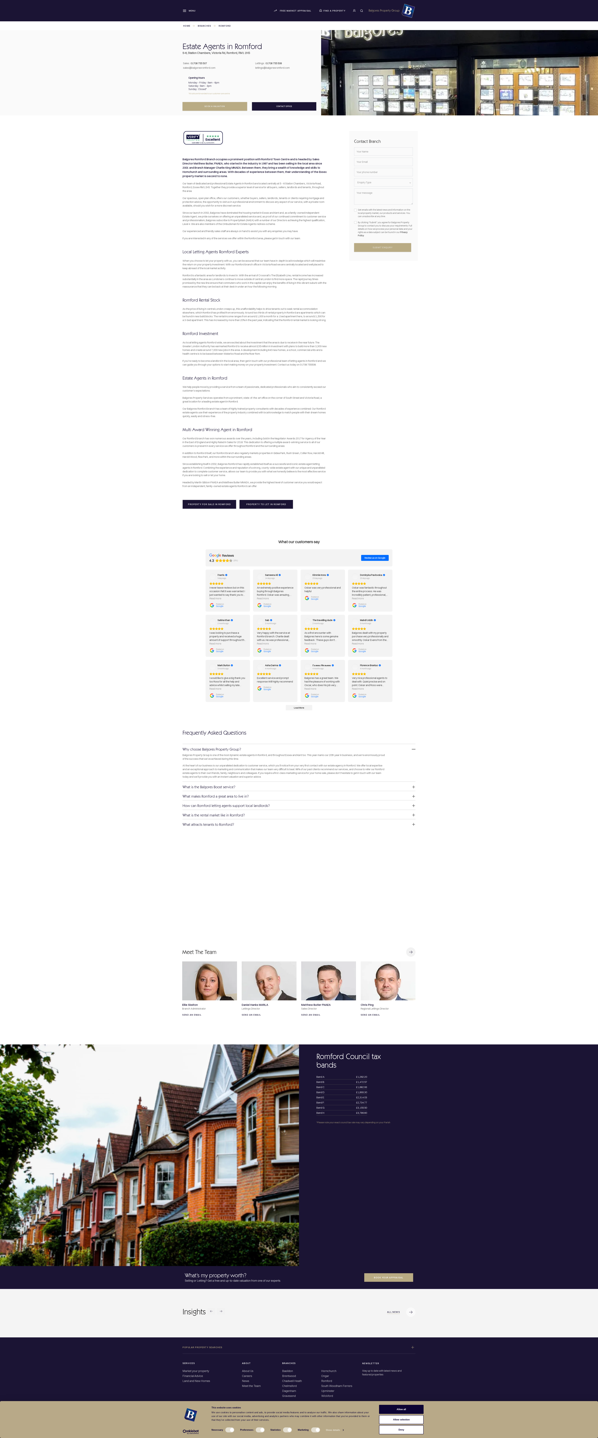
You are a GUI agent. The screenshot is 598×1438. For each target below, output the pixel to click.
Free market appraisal (295, 10)
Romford (225, 25)
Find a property (334, 10)
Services (189, 1363)
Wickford (327, 1396)
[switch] (260, 1429)
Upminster (327, 1391)
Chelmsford (289, 1386)
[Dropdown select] (383, 182)
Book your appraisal (388, 1277)
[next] (221, 1312)
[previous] (211, 1312)
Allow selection (401, 1419)
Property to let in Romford (266, 504)
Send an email (193, 1014)
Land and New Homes (196, 1381)
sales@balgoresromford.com (199, 68)
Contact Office (284, 106)
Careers (247, 1376)
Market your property (196, 1371)
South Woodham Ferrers (336, 1386)
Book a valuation (215, 106)
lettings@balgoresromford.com (272, 68)
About (246, 1363)
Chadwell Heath (292, 1381)
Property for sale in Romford (209, 504)
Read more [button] (215, 598)
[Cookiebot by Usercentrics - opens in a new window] (190, 1432)
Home (186, 25)
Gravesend (289, 1396)
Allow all (401, 1409)
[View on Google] (212, 576)
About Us (247, 1371)
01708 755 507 (199, 63)
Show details (333, 1430)
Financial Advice (193, 1376)
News (245, 1381)
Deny (401, 1429)
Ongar (325, 1376)
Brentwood (289, 1376)
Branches (204, 25)
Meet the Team (251, 1386)
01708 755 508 (274, 63)
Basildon (287, 1371)
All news (393, 1312)
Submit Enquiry (383, 247)
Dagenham (289, 1391)
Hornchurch (328, 1371)
